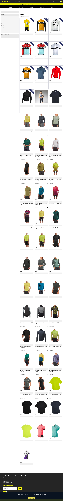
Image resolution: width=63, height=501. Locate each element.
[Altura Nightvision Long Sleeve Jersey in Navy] (41, 335)
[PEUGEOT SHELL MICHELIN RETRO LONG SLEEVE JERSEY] (55, 25)
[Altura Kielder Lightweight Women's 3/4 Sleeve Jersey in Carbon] (41, 263)
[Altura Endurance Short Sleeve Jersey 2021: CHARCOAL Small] (26, 335)
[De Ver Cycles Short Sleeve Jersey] (26, 25)
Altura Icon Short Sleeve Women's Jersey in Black (26, 179)
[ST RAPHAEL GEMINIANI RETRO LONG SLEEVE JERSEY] (26, 49)
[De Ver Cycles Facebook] (4, 492)
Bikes (13, 1)
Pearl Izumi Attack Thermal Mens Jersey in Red (55, 83)
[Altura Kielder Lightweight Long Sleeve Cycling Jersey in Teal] (55, 216)
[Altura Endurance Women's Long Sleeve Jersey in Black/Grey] (41, 311)
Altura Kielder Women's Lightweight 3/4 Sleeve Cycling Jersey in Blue (41, 204)
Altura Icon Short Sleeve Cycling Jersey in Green (41, 251)
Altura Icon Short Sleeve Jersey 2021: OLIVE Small (55, 322)
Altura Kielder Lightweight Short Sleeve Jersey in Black (26, 395)
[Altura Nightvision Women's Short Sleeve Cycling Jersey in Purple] (26, 216)
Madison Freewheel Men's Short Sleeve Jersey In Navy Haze (55, 108)
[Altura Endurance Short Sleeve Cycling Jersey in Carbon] (55, 287)
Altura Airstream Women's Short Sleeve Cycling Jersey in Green (26, 371)
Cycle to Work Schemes (46, 1)
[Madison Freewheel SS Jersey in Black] (41, 407)
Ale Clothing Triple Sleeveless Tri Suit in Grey (40, 107)
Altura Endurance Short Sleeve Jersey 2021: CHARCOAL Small (25, 347)
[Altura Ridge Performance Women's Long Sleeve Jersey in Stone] (55, 120)
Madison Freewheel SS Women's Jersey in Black (26, 418)
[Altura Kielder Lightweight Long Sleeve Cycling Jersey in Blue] (41, 287)
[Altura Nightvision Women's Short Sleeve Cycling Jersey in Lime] (41, 144)
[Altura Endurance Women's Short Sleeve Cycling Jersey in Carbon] (41, 383)
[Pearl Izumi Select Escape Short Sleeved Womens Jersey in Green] (55, 430)
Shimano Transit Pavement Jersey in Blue (40, 83)
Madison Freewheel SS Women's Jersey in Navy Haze (55, 419)
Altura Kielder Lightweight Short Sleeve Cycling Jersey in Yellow (26, 299)
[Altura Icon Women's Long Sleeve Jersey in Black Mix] (26, 311)
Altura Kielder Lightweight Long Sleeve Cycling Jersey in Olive (41, 180)
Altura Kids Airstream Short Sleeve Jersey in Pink (55, 203)
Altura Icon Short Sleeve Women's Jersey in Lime (26, 251)
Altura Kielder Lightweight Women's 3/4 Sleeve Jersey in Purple (55, 371)
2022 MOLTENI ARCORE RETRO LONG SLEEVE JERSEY (41, 37)
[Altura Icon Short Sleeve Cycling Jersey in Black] (55, 240)
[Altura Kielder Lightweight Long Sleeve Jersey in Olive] (55, 263)
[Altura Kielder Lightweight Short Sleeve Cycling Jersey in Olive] (26, 192)
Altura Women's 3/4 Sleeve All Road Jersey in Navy (40, 132)
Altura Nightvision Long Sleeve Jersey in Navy (41, 346)
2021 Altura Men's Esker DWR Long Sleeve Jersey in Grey (55, 156)
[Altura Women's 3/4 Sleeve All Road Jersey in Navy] (41, 120)
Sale (39, 1)
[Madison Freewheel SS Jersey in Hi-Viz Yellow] (55, 383)
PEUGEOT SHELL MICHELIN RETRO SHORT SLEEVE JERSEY (55, 61)
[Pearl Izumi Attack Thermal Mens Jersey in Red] (55, 72)
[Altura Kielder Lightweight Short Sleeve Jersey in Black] (26, 383)
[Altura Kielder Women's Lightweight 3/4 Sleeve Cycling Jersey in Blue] (41, 192)
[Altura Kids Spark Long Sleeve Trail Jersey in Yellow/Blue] (41, 359)
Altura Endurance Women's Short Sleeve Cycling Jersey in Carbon (41, 395)
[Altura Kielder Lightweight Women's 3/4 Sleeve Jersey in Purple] (55, 359)
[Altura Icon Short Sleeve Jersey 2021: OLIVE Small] (55, 311)
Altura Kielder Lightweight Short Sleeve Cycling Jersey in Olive (26, 204)
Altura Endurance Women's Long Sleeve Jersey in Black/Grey (41, 323)
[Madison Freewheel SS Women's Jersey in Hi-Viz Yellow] (26, 430)
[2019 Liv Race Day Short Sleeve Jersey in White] (26, 454)
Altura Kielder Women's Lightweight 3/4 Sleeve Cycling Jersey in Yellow (41, 228)
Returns (4, 480)
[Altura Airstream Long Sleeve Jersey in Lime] (55, 335)
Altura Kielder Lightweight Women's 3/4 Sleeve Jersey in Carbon (41, 275)
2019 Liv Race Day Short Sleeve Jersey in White (26, 465)
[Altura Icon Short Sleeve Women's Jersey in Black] (26, 168)
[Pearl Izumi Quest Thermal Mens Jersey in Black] (26, 96)
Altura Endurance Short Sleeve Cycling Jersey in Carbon (55, 299)
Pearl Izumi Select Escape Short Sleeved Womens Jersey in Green (55, 442)
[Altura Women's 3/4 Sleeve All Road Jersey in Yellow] (26, 120)
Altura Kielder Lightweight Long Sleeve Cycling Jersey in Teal (55, 228)
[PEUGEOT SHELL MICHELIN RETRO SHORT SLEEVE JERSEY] (55, 49)
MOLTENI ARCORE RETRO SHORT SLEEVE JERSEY (26, 83)
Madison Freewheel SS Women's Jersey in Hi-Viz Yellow (26, 442)
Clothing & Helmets (18, 1)
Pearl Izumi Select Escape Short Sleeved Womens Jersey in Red (41, 442)
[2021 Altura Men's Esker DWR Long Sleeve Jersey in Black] (26, 263)
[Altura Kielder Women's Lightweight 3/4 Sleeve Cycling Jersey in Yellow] (41, 216)
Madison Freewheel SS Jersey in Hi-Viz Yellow (55, 394)
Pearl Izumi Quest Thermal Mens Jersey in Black (26, 107)
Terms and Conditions (6, 481)
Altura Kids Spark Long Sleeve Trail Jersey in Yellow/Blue (40, 371)
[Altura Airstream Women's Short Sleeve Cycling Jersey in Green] (26, 359)
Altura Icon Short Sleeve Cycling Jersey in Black (55, 251)
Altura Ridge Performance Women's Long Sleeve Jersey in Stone (55, 132)
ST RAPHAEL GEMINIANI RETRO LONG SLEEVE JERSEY (26, 61)
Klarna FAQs (16, 477)
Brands (36, 1)
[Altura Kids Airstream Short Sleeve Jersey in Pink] (55, 192)
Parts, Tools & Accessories (28, 1)
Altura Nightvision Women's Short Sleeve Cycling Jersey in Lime (41, 156)
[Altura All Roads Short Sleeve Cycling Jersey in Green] (26, 144)
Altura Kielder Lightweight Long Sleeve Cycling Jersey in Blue (41, 299)
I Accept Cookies (31, 498)
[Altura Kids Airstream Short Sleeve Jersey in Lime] (55, 168)
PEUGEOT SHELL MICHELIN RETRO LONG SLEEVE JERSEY (55, 37)
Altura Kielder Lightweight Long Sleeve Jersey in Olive (55, 275)
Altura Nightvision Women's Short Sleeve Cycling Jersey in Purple (26, 228)
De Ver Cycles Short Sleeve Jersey (24, 36)
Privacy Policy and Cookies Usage (7, 482)
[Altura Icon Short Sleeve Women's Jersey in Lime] (26, 240)
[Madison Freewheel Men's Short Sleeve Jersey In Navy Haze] (55, 96)
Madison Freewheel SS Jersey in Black (40, 418)
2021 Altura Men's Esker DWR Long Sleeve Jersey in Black (26, 275)
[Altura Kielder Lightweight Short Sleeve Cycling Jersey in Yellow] (26, 287)
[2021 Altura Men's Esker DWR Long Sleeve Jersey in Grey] (55, 144)
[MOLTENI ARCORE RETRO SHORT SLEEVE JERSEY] (26, 72)
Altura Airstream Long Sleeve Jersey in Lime (55, 346)
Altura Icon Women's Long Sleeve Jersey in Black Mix (26, 323)
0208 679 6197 (23, 477)
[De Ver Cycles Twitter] (6, 492)
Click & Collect (5, 477)
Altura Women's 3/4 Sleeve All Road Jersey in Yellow (26, 132)
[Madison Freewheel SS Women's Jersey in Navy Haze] (55, 407)
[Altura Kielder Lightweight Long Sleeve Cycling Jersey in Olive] (41, 168)
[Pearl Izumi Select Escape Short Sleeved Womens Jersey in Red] (41, 430)
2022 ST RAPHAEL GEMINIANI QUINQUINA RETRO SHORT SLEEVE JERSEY (41, 61)
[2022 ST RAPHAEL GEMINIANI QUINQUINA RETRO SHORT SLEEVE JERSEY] (41, 49)
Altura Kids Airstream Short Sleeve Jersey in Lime (55, 180)
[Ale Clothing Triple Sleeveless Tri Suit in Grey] (41, 96)
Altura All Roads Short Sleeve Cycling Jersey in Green (26, 156)
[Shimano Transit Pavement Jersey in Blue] (41, 72)
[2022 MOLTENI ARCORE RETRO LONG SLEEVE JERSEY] (41, 25)
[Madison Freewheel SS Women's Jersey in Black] (26, 407)
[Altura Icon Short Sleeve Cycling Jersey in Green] (41, 240)
